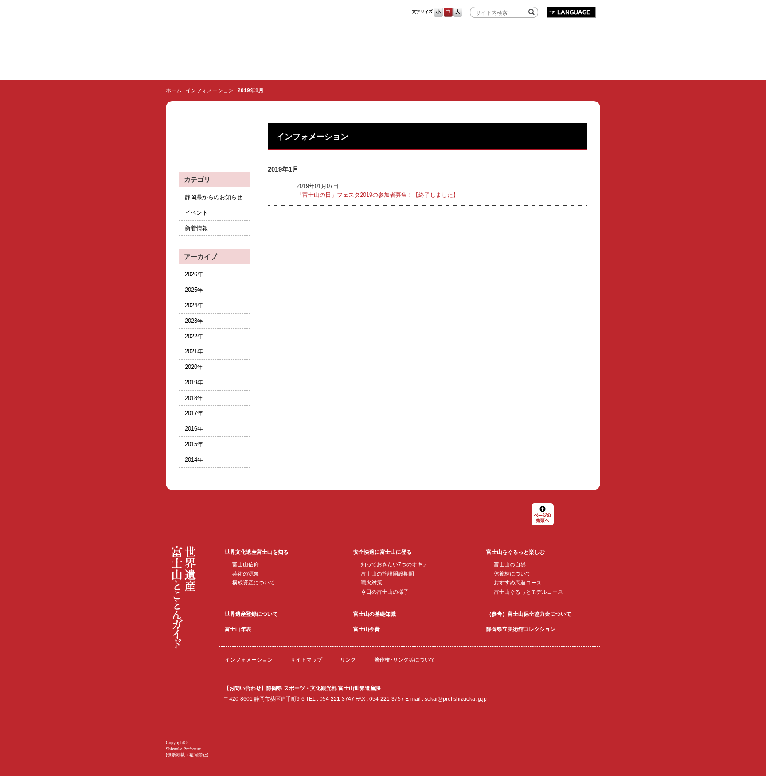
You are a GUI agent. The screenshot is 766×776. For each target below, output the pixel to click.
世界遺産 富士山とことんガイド (310, 14)
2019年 (194, 382)
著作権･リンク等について (404, 660)
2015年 (194, 444)
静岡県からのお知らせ (213, 197)
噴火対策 (371, 583)
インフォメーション (210, 90)
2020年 (194, 367)
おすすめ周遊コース (518, 583)
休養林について (512, 574)
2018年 (194, 398)
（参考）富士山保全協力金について (528, 614)
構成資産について (253, 583)
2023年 (194, 320)
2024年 (194, 305)
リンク (348, 660)
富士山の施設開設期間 (387, 574)
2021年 (194, 351)
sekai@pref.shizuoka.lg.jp (456, 699)
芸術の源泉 (245, 574)
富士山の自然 (510, 564)
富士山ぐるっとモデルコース (528, 592)
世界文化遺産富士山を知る (257, 552)
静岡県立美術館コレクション (520, 629)
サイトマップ (306, 660)
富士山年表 (238, 629)
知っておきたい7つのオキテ (394, 564)
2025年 (194, 289)
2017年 (194, 413)
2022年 (194, 336)
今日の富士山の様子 (385, 592)
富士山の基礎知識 (374, 614)
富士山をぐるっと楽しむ (515, 552)
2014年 (194, 459)
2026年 (194, 274)
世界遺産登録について (251, 614)
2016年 (194, 428)
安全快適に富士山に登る (382, 552)
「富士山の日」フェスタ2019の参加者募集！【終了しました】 (378, 195)
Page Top (543, 514)
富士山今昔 (366, 629)
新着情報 (196, 228)
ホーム (174, 90)
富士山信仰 (245, 564)
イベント (196, 212)
